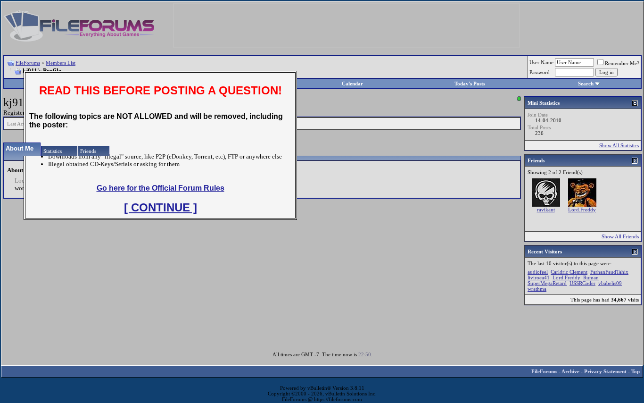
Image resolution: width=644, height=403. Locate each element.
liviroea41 (539, 277)
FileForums (28, 63)
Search (586, 83)
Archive (570, 371)
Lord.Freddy (582, 209)
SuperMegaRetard (547, 283)
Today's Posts (469, 83)
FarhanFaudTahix (609, 272)
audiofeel (538, 272)
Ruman (591, 277)
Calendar (352, 83)
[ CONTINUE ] (160, 207)
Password (539, 72)
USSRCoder (582, 283)
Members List (60, 63)
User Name (541, 62)
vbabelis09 (610, 283)
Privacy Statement (605, 371)
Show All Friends (620, 236)
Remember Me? (622, 63)
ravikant (546, 209)
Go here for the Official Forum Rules (160, 188)
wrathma (537, 289)
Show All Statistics (619, 145)
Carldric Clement (569, 272)
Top (635, 371)
